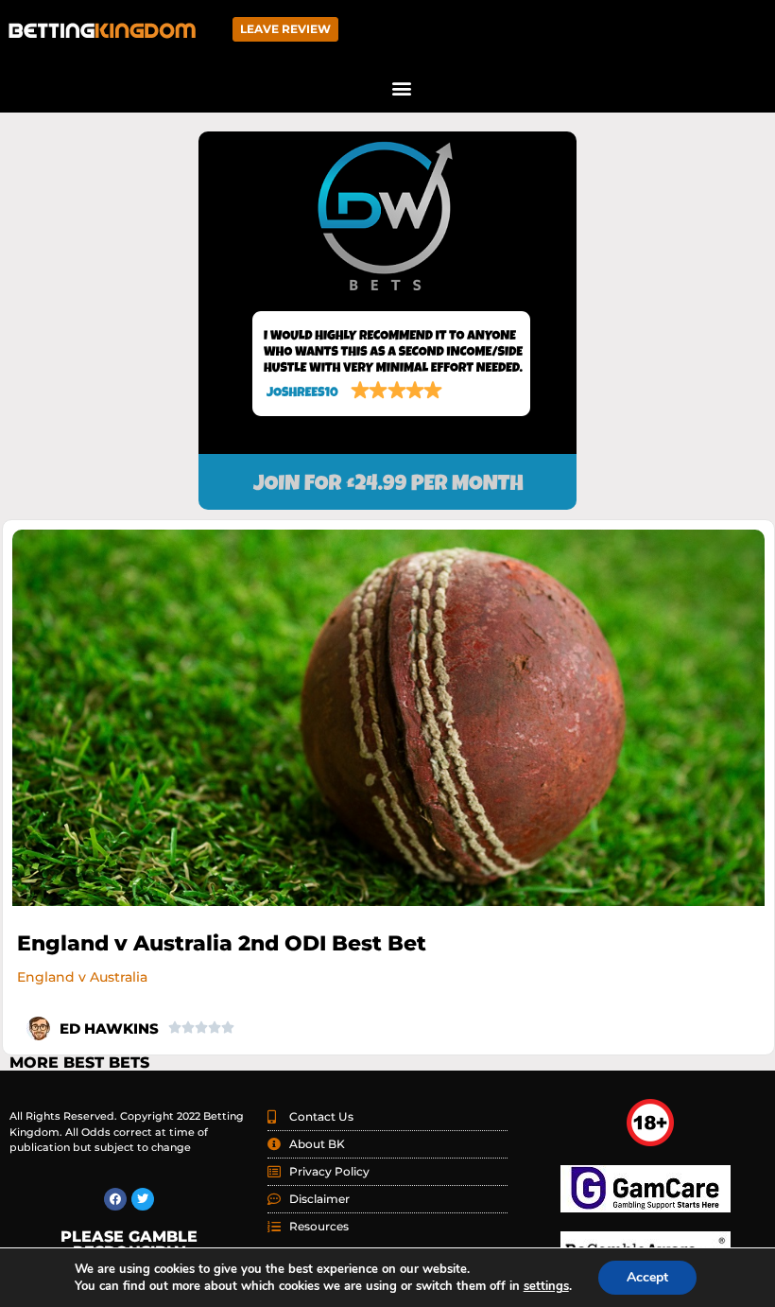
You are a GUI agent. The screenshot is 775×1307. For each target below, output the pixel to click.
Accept (647, 1277)
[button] (402, 87)
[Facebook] (115, 1199)
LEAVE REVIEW (285, 29)
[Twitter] (142, 1199)
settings (546, 1286)
